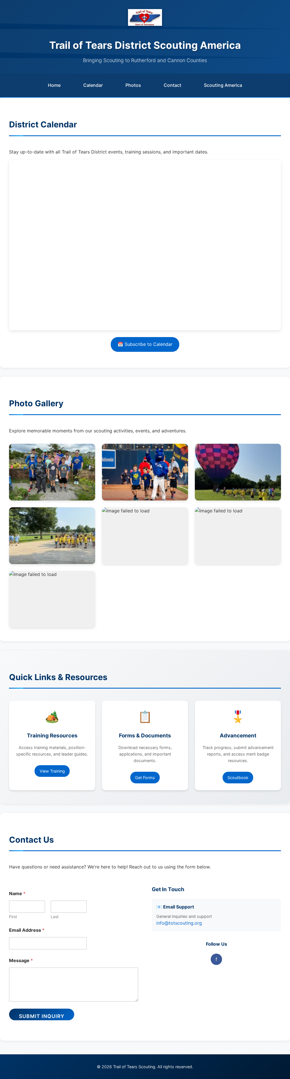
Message (21, 960)
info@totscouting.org (179, 923)
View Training (52, 771)
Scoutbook (237, 777)
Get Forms (145, 777)
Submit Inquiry (41, 1016)
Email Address (26, 930)
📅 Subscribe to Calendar (145, 344)
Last (55, 916)
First (13, 916)
